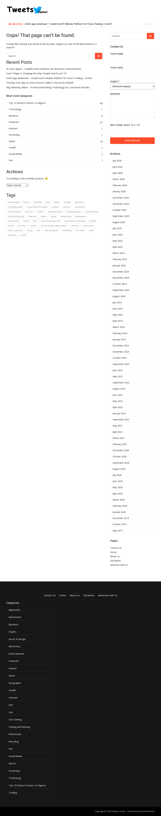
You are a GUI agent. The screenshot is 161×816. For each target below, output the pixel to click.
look (35, 220)
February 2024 (120, 333)
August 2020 (119, 469)
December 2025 (121, 197)
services (75, 225)
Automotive (15, 617)
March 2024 (119, 327)
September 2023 (121, 364)
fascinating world (16, 216)
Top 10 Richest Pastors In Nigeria (27, 102)
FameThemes (148, 811)
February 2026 (120, 185)
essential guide (55, 211)
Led (11, 712)
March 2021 (119, 438)
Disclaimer (115, 560)
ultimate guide (51, 230)
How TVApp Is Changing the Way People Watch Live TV (36, 73)
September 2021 (121, 419)
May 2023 (118, 376)
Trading (13, 792)
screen (33, 225)
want (91, 230)
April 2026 (118, 173)
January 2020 (119, 512)
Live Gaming (15, 719)
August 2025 (119, 222)
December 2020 (121, 450)
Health (12, 147)
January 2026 (119, 191)
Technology (15, 109)
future (44, 216)
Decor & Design (17, 639)
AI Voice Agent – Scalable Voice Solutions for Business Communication (43, 68)
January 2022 (119, 413)
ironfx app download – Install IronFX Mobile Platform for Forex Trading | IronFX (68, 23)
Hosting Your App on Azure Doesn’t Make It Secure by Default (39, 82)
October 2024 (120, 284)
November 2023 (121, 351)
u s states (80, 230)
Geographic (15, 682)
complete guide (15, 206)
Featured (14, 122)
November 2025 (121, 203)
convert (66, 206)
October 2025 (120, 210)
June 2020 (118, 481)
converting (79, 206)
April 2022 (118, 407)
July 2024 (117, 302)
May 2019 (118, 530)
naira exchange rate (50, 220)
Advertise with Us (119, 564)
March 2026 (119, 179)
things (30, 230)
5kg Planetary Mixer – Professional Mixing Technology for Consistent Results (48, 87)
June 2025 (118, 234)
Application (14, 609)
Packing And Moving (19, 726)
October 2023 (120, 357)
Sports (12, 763)
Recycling (14, 741)
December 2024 (121, 271)
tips (39, 230)
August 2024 (119, 296)
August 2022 (119, 388)
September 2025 (121, 216)
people (92, 220)
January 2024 (119, 339)
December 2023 (121, 345)
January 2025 (119, 265)
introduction (13, 220)
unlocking (66, 230)
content (55, 206)
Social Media (15, 153)
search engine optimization (54, 225)
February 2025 (120, 259)
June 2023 (118, 370)
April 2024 (118, 321)
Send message (132, 140)
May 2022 (118, 401)
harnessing (65, 216)
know (26, 220)
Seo (11, 160)
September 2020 (121, 462)
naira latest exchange (74, 220)
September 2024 (121, 290)
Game (12, 141)
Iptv (11, 704)
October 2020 (120, 456)
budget (67, 202)
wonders (12, 235)
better (57, 202)
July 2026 (117, 160)
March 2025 (119, 253)
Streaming (14, 134)
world (23, 235)
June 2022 (118, 395)
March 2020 (119, 499)
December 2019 (121, 518)
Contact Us (116, 547)
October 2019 (120, 524)
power (11, 225)
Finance (13, 668)
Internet (13, 128)
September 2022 (121, 382)
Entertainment (16, 653)
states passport (15, 230)
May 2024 (118, 314)
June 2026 (118, 166)
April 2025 (118, 247)
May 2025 (118, 240)
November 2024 (121, 277)
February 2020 (120, 506)
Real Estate (15, 734)
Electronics (14, 646)
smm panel (88, 225)
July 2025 (117, 228)
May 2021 (118, 425)
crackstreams (14, 211)
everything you (74, 211)
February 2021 (120, 444)
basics (27, 202)
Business (13, 115)
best (48, 202)
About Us (115, 556)
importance (80, 216)
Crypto (12, 631)
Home (113, 552)
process (22, 225)
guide (53, 216)
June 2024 (118, 308)
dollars (40, 211)
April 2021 (118, 432)
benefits (38, 202)
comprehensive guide (37, 206)
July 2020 (117, 475)
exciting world (91, 211)
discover (29, 211)
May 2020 (118, 487)
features (32, 216)
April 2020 (118, 493)
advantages (13, 202)
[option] (88, 24)
